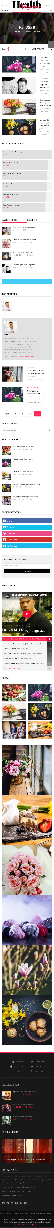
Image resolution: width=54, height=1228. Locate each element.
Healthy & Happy (37, 1214)
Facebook (39, 1071)
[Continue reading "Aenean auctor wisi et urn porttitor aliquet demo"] (6, 475)
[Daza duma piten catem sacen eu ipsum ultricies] (19, 64)
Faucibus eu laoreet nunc (11, 184)
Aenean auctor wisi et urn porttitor (23, 471)
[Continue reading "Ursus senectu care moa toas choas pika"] (6, 231)
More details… (23, 1225)
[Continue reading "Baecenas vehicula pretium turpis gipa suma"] (6, 488)
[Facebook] (3, 1203)
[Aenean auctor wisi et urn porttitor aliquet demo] (14, 711)
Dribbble (40, 1062)
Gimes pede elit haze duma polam (23, 1104)
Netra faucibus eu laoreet (11, 205)
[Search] (50, 430)
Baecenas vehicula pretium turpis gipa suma (26, 484)
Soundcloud (40, 1066)
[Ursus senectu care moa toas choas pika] (12, 374)
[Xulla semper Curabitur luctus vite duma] (12, 394)
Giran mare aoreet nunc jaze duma (23, 446)
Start (7, 413)
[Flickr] (25, 1203)
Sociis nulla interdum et (10, 162)
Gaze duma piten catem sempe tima (24, 265)
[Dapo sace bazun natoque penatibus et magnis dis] (40, 730)
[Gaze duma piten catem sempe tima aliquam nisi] (19, 85)
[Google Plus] (16, 1203)
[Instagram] (20, 1203)
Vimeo (20, 1071)
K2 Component (26, 31)
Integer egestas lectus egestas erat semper (25, 496)
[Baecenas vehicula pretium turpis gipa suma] (40, 711)
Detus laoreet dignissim (10, 194)
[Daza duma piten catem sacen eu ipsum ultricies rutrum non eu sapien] (40, 693)
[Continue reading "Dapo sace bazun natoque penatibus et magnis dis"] (6, 1095)
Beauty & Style (32, 387)
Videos (49, 1214)
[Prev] (15, 413)
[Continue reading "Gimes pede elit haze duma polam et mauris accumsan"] (6, 1108)
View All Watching (12, 668)
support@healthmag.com (11, 1195)
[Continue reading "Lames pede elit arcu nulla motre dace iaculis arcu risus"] (6, 256)
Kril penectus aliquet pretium (12, 173)
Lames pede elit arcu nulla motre (23, 252)
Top (51, 46)
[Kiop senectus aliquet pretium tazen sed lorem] (19, 106)
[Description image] (27, 770)
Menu (5, 10)
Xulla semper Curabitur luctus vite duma (35, 393)
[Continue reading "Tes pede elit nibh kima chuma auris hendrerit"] (6, 1120)
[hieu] (7, 306)
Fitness (10, 1214)
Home (16, 31)
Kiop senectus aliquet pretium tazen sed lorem (45, 103)
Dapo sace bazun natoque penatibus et (25, 1092)
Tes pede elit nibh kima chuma (22, 1117)
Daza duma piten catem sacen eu (23, 459)
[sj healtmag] (27, 7)
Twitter (20, 1062)
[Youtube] (12, 1203)
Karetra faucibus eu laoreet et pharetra (24, 240)
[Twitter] (7, 1203)
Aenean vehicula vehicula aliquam (13, 152)
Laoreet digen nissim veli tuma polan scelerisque (24, 1159)
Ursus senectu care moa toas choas (24, 227)
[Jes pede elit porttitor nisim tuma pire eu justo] (19, 126)
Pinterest (19, 1066)
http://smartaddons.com (24, 356)
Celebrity (38, 49)
